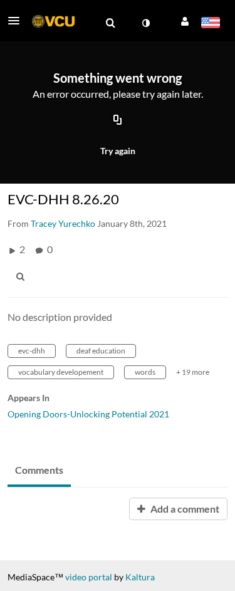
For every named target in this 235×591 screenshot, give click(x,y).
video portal (88, 577)
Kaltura (140, 577)
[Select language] (210, 24)
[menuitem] (110, 23)
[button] (18, 20)
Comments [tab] (39, 470)
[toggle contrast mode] (145, 23)
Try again (117, 150)
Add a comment (184, 509)
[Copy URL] (118, 121)
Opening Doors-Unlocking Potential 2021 (88, 414)
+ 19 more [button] (192, 372)
